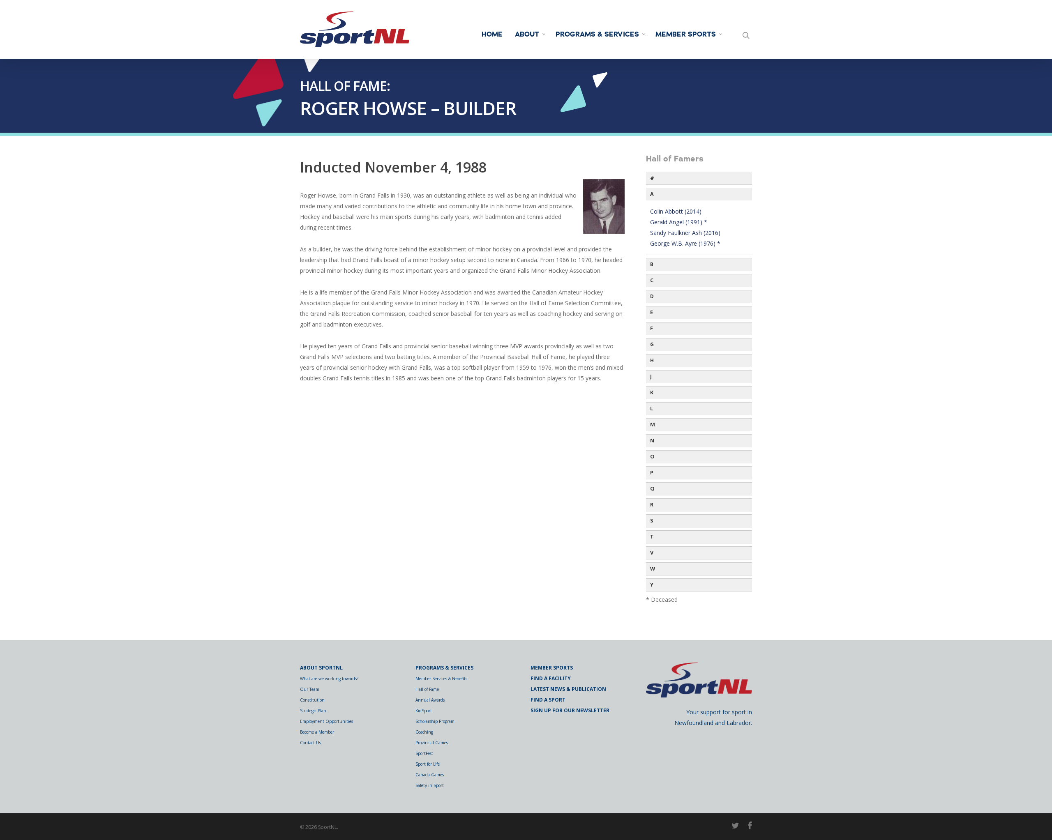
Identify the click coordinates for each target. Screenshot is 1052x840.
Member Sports (685, 34)
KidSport (423, 710)
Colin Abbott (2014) (675, 211)
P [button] (651, 472)
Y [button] (651, 584)
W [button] (652, 568)
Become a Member (317, 732)
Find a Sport (548, 699)
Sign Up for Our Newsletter (570, 710)
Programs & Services (597, 34)
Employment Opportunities (326, 721)
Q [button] (652, 488)
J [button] (651, 376)
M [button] (652, 424)
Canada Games (429, 775)
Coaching (424, 732)
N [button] (652, 440)
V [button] (651, 552)
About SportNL (321, 667)
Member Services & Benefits (441, 678)
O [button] (652, 456)
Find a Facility (551, 678)
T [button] (652, 536)
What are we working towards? (329, 678)
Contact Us (310, 743)
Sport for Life (427, 764)
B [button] (651, 264)
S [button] (651, 520)
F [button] (651, 328)
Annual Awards (430, 700)
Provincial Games (431, 743)
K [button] (651, 392)
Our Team (309, 689)
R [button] (651, 504)
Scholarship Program (434, 721)
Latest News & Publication (568, 689)
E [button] (651, 312)
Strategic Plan (313, 710)
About (527, 34)
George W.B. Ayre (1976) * (685, 243)
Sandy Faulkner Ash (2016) (685, 233)
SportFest (424, 753)
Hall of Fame (427, 689)
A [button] (652, 194)
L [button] (651, 408)
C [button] (651, 280)
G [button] (652, 344)
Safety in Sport (429, 785)
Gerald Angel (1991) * (678, 222)
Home (492, 34)
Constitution (312, 700)
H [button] (652, 360)
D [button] (652, 296)
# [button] (652, 178)
